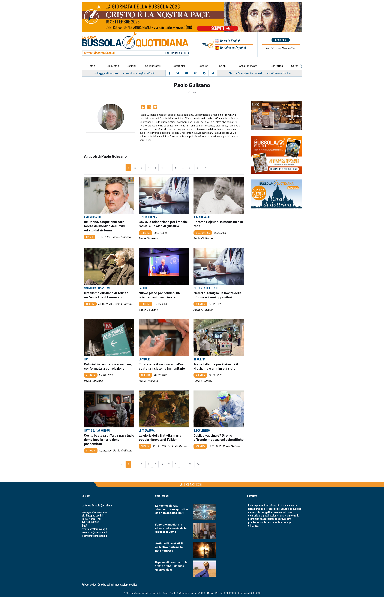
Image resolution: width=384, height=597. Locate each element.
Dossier (203, 65)
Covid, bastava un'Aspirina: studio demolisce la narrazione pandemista (109, 439)
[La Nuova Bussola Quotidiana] (136, 44)
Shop (222, 65)
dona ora (280, 40)
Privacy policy (89, 584)
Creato (89, 236)
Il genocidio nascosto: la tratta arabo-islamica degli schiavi (171, 566)
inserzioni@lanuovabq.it (94, 535)
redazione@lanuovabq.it (94, 529)
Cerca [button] (295, 65)
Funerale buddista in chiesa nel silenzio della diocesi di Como (171, 528)
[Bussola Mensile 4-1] (276, 115)
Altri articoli (192, 484)
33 (190, 167)
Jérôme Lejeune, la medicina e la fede (218, 224)
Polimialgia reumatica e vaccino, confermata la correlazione (108, 366)
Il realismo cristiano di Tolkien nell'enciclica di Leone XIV (106, 295)
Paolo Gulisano (121, 237)
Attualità (200, 303)
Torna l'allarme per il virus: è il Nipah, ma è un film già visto (216, 366)
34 (198, 167)
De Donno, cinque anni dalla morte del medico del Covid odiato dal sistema (104, 226)
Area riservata (248, 65)
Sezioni (131, 65)
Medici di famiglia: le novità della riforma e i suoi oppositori (217, 295)
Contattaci (277, 65)
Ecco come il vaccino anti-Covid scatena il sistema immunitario (162, 366)
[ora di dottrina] (276, 193)
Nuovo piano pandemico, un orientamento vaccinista (159, 295)
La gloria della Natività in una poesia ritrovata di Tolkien (160, 437)
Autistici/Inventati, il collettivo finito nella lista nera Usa (169, 547)
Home (91, 65)
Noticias (233, 47)
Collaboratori (153, 65)
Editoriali (145, 232)
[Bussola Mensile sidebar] (276, 155)
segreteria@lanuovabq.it (95, 532)
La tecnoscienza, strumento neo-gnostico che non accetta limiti (171, 509)
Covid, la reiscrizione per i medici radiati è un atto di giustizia (163, 224)
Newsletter (280, 48)
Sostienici (179, 65)
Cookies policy (105, 584)
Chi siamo (112, 65)
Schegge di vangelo (106, 73)
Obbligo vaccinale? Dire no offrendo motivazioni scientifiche (219, 437)
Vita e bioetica (203, 232)
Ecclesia (90, 303)
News (230, 40)
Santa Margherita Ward (245, 73)
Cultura (145, 446)
